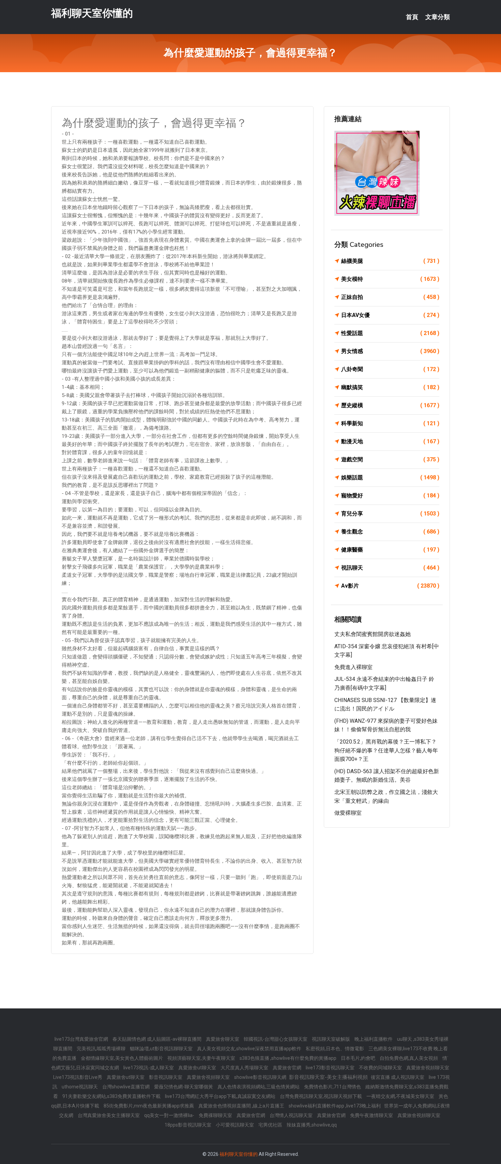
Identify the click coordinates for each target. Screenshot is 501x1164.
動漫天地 (390, 441)
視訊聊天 (390, 567)
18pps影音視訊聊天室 (188, 1125)
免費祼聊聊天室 (216, 1115)
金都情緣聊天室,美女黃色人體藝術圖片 (122, 1058)
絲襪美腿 (390, 261)
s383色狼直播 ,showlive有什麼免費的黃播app (288, 1058)
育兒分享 (390, 513)
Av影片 (390, 586)
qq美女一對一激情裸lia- (169, 1115)
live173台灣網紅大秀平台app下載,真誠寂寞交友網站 (220, 1096)
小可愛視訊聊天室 (235, 1125)
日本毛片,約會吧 (358, 1058)
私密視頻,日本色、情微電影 (335, 1048)
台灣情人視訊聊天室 (292, 1115)
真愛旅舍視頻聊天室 (427, 1067)
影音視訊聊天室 (166, 1077)
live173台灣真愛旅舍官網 (82, 1039)
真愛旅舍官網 (287, 1067)
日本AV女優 (390, 315)
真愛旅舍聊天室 (223, 1039)
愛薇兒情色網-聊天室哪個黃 (184, 1086)
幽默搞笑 (390, 387)
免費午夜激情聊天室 (372, 1115)
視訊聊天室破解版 (331, 1039)
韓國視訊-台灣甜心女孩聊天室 (276, 1039)
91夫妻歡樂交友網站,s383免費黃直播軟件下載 (112, 1096)
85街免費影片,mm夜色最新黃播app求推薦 (149, 1106)
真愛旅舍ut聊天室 (197, 1067)
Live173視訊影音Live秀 (78, 1077)
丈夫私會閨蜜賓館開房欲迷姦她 (372, 634)
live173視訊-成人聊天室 (149, 1067)
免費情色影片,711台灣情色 (333, 1086)
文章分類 (437, 17)
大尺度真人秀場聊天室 (245, 1067)
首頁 (412, 17)
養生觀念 (390, 531)
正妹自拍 (390, 297)
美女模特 (390, 279)
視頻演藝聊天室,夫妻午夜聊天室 (201, 1058)
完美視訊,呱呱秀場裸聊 (101, 1048)
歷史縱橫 (390, 405)
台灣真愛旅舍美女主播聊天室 (109, 1115)
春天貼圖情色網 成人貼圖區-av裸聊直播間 (157, 1039)
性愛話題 (390, 333)
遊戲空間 (390, 459)
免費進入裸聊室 (353, 667)
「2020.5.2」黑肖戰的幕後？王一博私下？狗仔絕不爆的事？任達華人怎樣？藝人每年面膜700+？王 (386, 750)
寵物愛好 (390, 495)
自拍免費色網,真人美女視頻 (409, 1058)
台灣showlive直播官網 (126, 1086)
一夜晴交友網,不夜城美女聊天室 (400, 1096)
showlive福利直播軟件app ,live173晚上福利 (335, 1106)
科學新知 (390, 423)
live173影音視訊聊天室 (330, 1067)
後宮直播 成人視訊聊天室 (398, 1077)
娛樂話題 (390, 477)
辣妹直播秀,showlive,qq (312, 1125)
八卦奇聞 (390, 369)
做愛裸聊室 (348, 813)
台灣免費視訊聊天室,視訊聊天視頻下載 (321, 1096)
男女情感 (390, 351)
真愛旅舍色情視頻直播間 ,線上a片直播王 (241, 1106)
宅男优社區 (270, 1125)
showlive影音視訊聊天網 (260, 1077)
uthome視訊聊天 (80, 1086)
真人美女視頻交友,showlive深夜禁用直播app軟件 (249, 1048)
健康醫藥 (390, 549)
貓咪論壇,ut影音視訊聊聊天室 (162, 1048)
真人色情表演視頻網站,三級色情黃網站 (259, 1086)
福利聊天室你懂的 (92, 13)
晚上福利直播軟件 (374, 1039)
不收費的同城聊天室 (381, 1067)
